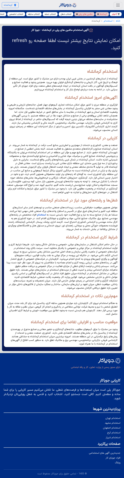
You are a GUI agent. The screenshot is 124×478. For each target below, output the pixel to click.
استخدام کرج (113, 433)
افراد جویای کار (113, 458)
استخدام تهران (112, 418)
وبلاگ (117, 463)
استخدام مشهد (112, 423)
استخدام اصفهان (111, 428)
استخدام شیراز (113, 437)
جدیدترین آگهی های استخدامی (104, 453)
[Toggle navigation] (118, 5)
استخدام (108, 21)
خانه (118, 21)
